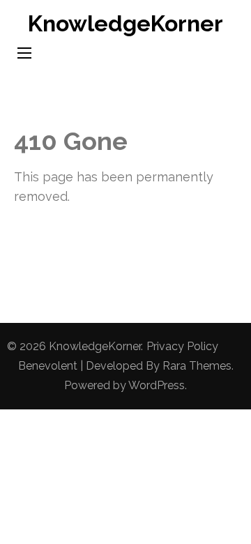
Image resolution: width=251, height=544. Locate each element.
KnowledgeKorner (125, 23)
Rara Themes (196, 365)
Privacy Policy (182, 346)
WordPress (156, 385)
